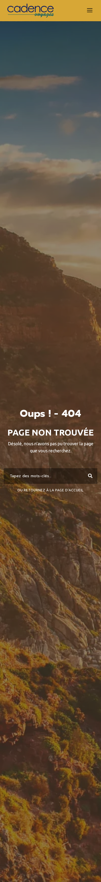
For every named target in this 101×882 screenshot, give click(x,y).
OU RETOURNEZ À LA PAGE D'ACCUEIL (50, 490)
